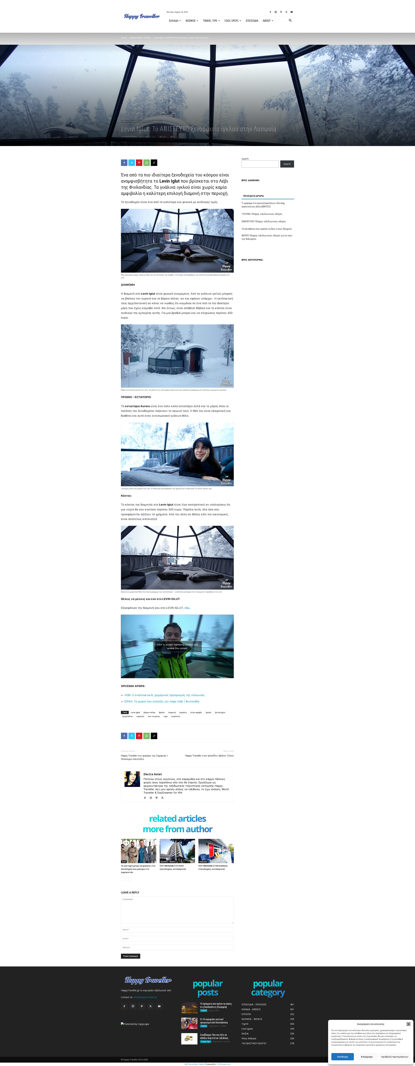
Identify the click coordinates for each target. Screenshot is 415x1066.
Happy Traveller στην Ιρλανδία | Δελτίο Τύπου (209, 755)
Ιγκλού (208, 712)
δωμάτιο (183, 712)
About (267, 20)
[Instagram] (275, 12)
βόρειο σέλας (149, 712)
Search (245, 158)
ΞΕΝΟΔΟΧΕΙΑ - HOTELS (140, 37)
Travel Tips (210, 20)
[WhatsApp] (146, 162)
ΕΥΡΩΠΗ (146, 121)
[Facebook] (270, 12)
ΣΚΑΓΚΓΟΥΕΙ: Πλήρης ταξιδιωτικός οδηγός (264, 221)
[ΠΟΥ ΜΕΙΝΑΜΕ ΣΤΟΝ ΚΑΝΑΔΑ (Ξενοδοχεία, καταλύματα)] (216, 851)
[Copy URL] (154, 162)
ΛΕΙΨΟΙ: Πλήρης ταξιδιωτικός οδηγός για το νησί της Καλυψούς (267, 237)
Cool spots (231, 20)
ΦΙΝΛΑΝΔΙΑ (157, 121)
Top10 (203, 1010)
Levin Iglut (135, 712)
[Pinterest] (281, 12)
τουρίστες (175, 716)
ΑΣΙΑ (124, 862)
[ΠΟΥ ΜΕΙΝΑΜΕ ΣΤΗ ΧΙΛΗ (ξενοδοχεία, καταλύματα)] (177, 851)
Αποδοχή (342, 1056)
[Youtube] (291, 12)
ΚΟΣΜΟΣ (191, 20)
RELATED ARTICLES (177, 819)
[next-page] (128, 879)
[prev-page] (123, 879)
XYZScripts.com (224, 1064)
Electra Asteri (130, 136)
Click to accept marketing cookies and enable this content (177, 646)
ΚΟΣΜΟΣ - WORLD (168, 862)
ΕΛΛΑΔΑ (173, 20)
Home (124, 37)
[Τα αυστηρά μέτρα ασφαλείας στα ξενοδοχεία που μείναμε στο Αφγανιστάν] (138, 851)
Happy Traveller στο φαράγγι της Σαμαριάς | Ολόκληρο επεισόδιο (144, 757)
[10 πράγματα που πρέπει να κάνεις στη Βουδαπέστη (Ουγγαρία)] (189, 1007)
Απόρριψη (367, 1056)
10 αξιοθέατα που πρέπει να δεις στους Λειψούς (267, 229)
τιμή (165, 716)
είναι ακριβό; (196, 712)
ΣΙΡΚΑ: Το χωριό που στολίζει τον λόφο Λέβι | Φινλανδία (161, 701)
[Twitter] (286, 12)
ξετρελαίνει (127, 716)
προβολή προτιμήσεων (394, 1056)
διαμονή (172, 712)
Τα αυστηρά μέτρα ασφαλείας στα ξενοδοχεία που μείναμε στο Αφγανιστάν (138, 869)
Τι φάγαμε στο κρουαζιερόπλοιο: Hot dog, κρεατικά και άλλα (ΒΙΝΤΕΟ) (263, 205)
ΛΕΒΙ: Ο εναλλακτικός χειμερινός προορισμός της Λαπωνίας (164, 695)
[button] (408, 1024)
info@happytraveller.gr (145, 997)
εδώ (187, 607)
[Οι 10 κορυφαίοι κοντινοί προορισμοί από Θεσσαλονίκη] (189, 1023)
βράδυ (162, 712)
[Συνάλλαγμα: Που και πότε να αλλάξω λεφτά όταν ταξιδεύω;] (189, 1038)
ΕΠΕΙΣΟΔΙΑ (252, 20)
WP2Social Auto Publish (195, 1064)
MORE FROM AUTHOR (177, 829)
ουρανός (140, 716)
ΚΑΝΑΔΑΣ (203, 862)
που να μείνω (154, 716)
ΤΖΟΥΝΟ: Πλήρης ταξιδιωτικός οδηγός (262, 214)
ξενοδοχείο (220, 712)
